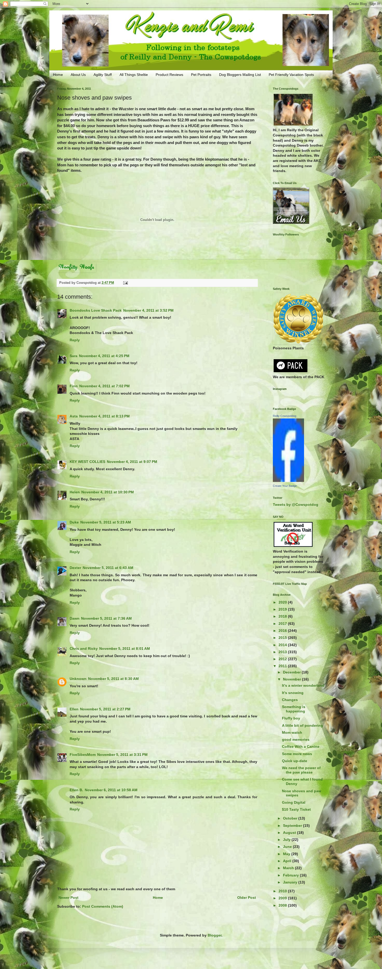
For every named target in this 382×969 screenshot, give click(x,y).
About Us (78, 75)
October (290, 818)
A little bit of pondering (302, 725)
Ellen (74, 709)
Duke (74, 522)
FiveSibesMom (83, 754)
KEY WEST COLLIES (87, 462)
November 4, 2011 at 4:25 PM (104, 356)
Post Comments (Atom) (102, 906)
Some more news (297, 754)
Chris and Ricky (84, 648)
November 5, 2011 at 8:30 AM (113, 679)
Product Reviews (169, 75)
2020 (283, 602)
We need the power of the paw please (301, 770)
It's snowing (293, 693)
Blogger (214, 935)
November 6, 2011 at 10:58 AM (111, 790)
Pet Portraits (201, 75)
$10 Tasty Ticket (296, 809)
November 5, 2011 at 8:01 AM (124, 648)
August (290, 832)
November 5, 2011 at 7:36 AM (106, 618)
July (287, 839)
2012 (283, 659)
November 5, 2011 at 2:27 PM (105, 709)
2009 (283, 898)
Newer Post (68, 897)
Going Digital (293, 802)
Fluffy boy (291, 718)
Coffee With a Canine (300, 746)
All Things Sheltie (134, 75)
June (288, 846)
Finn (74, 386)
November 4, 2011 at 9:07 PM (132, 462)
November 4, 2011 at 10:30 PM (107, 492)
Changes (290, 700)
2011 (283, 666)
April (287, 861)
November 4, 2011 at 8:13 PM (104, 416)
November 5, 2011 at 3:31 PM (122, 754)
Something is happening (293, 709)
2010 (283, 891)
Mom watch (292, 732)
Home (58, 75)
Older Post (246, 897)
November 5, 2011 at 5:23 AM (105, 522)
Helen (75, 492)
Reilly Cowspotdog (284, 415)
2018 (283, 616)
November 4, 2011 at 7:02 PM (104, 386)
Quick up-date (294, 761)
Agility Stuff (103, 75)
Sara (73, 356)
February (291, 875)
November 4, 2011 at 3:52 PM (148, 310)
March (289, 868)
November (292, 679)
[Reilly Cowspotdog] (288, 481)
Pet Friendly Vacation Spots (291, 75)
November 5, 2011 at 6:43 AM (108, 568)
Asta (74, 416)
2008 (283, 905)
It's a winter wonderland (303, 685)
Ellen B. (76, 790)
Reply (75, 340)
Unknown (78, 679)
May (287, 854)
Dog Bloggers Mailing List (240, 75)
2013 (283, 652)
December (292, 672)
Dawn (75, 618)
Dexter (75, 568)
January (290, 882)
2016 (283, 630)
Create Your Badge (285, 485)
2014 (283, 645)
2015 (283, 638)
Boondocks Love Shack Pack (96, 310)
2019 (283, 609)
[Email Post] (125, 283)
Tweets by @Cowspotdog (295, 504)
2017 (283, 623)
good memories (295, 739)
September (293, 825)
